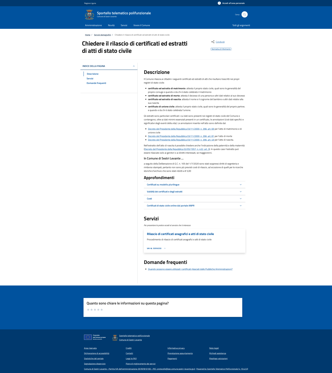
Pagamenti (172, 358)
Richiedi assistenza (217, 353)
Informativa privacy (176, 348)
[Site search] (244, 14)
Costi (149, 198)
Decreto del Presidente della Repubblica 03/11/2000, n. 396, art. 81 (181, 136)
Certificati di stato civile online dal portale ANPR (170, 205)
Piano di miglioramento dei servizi (140, 363)
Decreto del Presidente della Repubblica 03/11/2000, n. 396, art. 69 (181, 129)
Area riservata (90, 348)
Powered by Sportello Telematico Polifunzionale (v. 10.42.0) (222, 368)
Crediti (129, 348)
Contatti (129, 353)
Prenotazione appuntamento (180, 353)
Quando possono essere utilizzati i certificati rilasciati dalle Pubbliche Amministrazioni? (190, 269)
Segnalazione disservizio (94, 363)
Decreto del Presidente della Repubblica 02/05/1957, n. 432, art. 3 (176, 149)
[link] (157, 248)
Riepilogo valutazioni (218, 358)
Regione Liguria (90, 3)
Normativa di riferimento (221, 49)
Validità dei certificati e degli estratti (164, 191)
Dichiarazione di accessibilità (96, 353)
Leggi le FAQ (131, 358)
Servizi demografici (102, 34)
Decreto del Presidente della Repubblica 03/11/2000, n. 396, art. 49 (181, 140)
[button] (231, 3)
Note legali (214, 348)
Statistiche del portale (93, 358)
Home (87, 34)
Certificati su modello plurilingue (163, 184)
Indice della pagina (93, 66)
